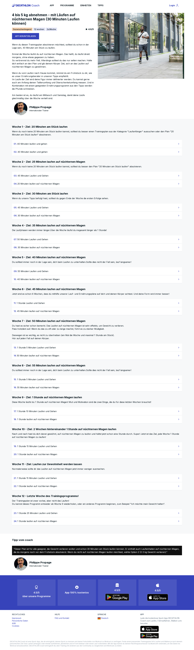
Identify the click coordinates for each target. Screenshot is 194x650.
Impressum (16, 618)
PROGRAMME (67, 5)
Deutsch (104, 618)
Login (175, 6)
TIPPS (100, 5)
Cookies (15, 626)
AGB (14, 623)
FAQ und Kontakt (62, 618)
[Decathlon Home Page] (26, 5)
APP (52, 5)
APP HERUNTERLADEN (25, 36)
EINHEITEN (85, 5)
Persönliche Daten (20, 621)
